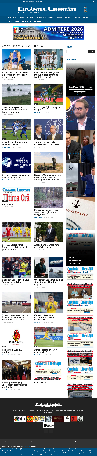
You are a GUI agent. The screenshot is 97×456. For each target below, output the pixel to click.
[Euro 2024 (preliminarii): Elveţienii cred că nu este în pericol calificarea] (16, 232)
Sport (17, 21)
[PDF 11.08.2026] (80, 349)
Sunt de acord (58, 455)
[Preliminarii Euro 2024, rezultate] (16, 337)
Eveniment (68, 17)
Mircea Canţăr (38, 217)
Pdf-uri (36, 379)
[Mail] (93, 1)
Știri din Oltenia (26, 21)
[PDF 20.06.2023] (48, 370)
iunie (13, 43)
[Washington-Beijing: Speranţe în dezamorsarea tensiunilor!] (16, 370)
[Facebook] (90, 1)
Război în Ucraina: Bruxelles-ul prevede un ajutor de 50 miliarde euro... (16, 74)
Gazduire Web (27, 446)
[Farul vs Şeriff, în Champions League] (48, 94)
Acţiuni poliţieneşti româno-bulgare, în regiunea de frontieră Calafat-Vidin (15, 317)
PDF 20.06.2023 (41, 382)
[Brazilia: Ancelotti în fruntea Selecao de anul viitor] (16, 267)
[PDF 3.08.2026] (80, 382)
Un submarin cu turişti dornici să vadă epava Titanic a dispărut (48, 282)
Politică (50, 17)
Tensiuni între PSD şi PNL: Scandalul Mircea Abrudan (46, 143)
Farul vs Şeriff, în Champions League (47, 108)
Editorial (21, 17)
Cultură (10, 21)
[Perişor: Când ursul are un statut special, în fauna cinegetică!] (48, 197)
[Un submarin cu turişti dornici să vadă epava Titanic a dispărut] (48, 267)
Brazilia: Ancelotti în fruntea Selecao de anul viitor (15, 281)
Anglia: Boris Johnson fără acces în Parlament (46, 246)
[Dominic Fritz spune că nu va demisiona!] (80, 113)
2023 (8, 43)
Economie (59, 17)
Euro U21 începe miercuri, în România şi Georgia (15, 176)
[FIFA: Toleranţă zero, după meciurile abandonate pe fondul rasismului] (48, 59)
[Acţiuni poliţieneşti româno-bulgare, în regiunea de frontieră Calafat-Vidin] (16, 302)
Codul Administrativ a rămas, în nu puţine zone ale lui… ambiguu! (80, 89)
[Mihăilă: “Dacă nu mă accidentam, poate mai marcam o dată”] (48, 302)
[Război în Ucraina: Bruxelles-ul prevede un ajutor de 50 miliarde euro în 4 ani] (16, 59)
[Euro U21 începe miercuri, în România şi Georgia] (16, 162)
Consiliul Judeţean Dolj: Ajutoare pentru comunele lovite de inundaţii (14, 109)
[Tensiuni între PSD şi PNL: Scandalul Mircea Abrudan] (48, 129)
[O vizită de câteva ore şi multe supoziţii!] (80, 180)
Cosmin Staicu (38, 112)
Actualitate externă (39, 241)
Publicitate (37, 21)
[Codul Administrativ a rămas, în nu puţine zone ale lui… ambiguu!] (80, 213)
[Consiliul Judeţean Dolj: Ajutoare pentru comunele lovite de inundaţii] (16, 94)
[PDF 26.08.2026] (80, 282)
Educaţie (85, 17)
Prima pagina (12, 17)
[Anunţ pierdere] (16, 194)
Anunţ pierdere (9, 204)
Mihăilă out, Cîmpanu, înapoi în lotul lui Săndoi (16, 143)
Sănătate (77, 17)
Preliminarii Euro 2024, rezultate (13, 351)
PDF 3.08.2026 (75, 261)
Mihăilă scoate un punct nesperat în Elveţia (45, 351)
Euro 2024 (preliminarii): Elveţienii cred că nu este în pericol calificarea (15, 247)
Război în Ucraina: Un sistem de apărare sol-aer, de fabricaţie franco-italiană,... (47, 177)
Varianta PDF (73, 229)
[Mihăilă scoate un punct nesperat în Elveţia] (48, 337)
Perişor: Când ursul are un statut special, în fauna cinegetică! (46, 212)
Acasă (3, 43)
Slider (4, 171)
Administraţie (41, 17)
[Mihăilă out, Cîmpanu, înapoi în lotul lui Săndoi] (16, 129)
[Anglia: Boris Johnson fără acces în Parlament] (48, 232)
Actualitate (30, 17)
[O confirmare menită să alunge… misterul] (80, 146)
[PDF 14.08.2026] (80, 316)
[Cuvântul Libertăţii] (48, 9)
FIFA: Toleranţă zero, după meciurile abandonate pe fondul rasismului (46, 74)
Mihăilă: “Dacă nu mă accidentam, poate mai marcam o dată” (45, 317)
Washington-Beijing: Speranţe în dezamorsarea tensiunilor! (14, 385)
